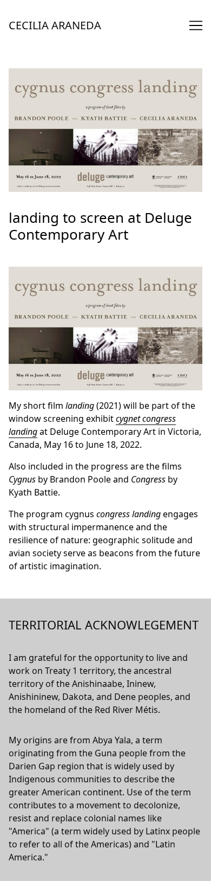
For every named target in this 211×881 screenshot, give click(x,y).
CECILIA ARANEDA (55, 25)
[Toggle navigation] (195, 25)
